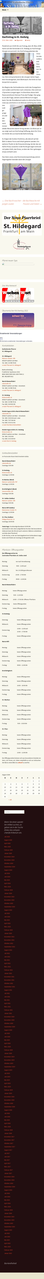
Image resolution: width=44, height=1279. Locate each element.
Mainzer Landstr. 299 (8, 358)
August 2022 (8, 950)
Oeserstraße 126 (7, 491)
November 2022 (9, 940)
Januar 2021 (8, 1013)
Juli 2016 (7, 1193)
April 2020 (7, 1043)
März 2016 (7, 1207)
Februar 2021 (8, 1010)
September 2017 (9, 1147)
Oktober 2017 (8, 1143)
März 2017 (7, 1167)
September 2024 (9, 867)
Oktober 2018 (8, 1103)
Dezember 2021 (9, 977)
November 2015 (9, 1220)
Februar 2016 (8, 1210)
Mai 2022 (7, 960)
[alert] (22, 339)
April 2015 (7, 1243)
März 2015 (7, 1247)
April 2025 (7, 843)
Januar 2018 (8, 1133)
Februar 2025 (8, 850)
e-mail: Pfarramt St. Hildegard (11, 365)
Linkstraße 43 (6, 414)
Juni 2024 (7, 877)
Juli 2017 (7, 1153)
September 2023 (9, 907)
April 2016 (7, 1203)
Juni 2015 (7, 1237)
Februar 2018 (8, 1130)
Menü (4, 10)
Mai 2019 (7, 1080)
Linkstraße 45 (6, 384)
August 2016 (8, 1190)
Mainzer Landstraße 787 (9, 482)
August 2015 (8, 1230)
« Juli (10, 800)
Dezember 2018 (9, 1097)
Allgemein (19, 40)
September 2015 (9, 1227)
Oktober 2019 (8, 1063)
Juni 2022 (7, 957)
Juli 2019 (7, 1073)
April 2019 (7, 1083)
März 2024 (7, 887)
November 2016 (9, 1180)
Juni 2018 (7, 1117)
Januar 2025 (8, 853)
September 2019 (9, 1067)
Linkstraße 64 (6, 463)
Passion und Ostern (32, 203)
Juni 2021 (7, 997)
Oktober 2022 (8, 943)
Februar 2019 (8, 1090)
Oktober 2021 (8, 983)
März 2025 (7, 847)
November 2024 (9, 860)
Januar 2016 (8, 1213)
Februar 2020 (8, 1050)
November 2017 (9, 1140)
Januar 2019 (8, 1093)
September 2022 (9, 947)
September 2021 (9, 987)
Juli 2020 (7, 1033)
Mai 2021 (7, 1000)
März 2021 (7, 1007)
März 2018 (7, 1127)
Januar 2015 (8, 1253)
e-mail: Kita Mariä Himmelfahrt (11, 425)
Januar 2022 (8, 973)
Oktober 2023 (8, 903)
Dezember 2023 (9, 897)
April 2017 (7, 1163)
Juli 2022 (7, 953)
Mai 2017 (7, 1160)
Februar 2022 (8, 970)
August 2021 (8, 990)
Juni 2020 (7, 1037)
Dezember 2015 (9, 1217)
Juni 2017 (7, 1157)
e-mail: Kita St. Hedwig (9, 441)
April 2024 (7, 883)
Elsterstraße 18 (7, 397)
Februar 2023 (8, 930)
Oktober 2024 (8, 863)
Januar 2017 (8, 1173)
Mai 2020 (7, 1040)
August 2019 (8, 1070)
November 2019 (9, 1060)
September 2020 (9, 1027)
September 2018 (9, 1107)
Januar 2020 (8, 1053)
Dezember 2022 (9, 937)
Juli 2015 (7, 1233)
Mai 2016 (7, 1200)
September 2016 (9, 1187)
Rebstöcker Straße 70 (9, 510)
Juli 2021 (7, 993)
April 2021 (7, 1003)
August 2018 (8, 1110)
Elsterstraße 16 (7, 432)
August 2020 (8, 1030)
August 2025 (8, 840)
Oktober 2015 (8, 1223)
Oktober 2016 (8, 1183)
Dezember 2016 (9, 1177)
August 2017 (8, 1150)
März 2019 (7, 1087)
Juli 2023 (7, 913)
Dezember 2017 (9, 1137)
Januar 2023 (8, 933)
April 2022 (7, 963)
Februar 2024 (8, 890)
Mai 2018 (7, 1120)
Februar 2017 (8, 1170)
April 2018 (7, 1123)
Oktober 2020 (8, 1023)
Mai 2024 (7, 880)
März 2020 (7, 1047)
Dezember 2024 (9, 857)
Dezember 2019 (9, 1057)
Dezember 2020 (9, 1017)
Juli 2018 (7, 1113)
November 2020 (9, 1020)
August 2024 (8, 870)
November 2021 (9, 980)
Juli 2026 (7, 837)
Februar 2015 (8, 1250)
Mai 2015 (7, 1240)
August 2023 (8, 910)
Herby (28, 40)
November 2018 (9, 1100)
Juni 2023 (7, 917)
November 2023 (9, 900)
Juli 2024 (7, 873)
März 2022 (7, 967)
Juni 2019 (7, 1077)
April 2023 (7, 923)
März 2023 (7, 927)
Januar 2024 (8, 893)
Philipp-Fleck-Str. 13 (8, 519)
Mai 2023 (7, 920)
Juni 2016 (7, 1197)
